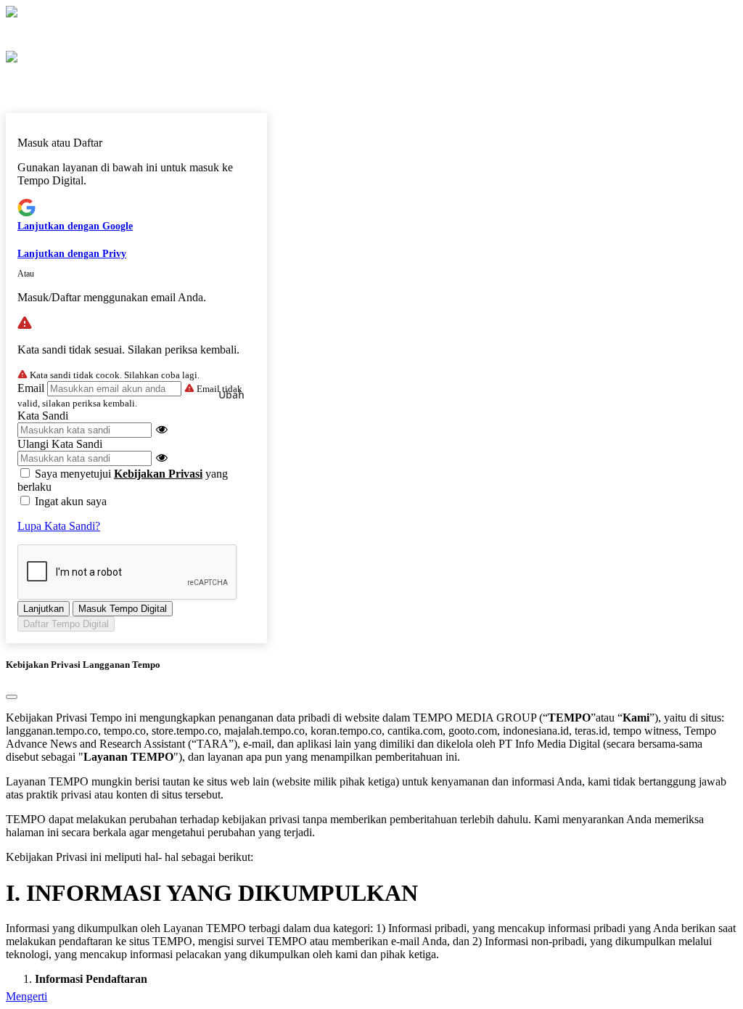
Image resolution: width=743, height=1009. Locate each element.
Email (30, 388)
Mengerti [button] (26, 996)
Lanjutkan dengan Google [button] (75, 226)
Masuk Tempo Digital (122, 608)
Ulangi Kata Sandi (59, 444)
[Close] (11, 697)
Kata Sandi (42, 415)
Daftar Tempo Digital (66, 623)
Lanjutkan (43, 608)
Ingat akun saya (71, 501)
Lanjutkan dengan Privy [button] (71, 253)
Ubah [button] (231, 394)
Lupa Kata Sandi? (58, 526)
